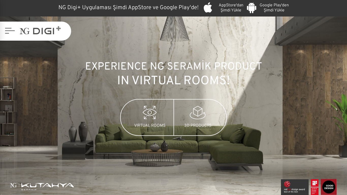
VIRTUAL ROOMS (149, 125)
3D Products (197, 125)
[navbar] (10, 31)
